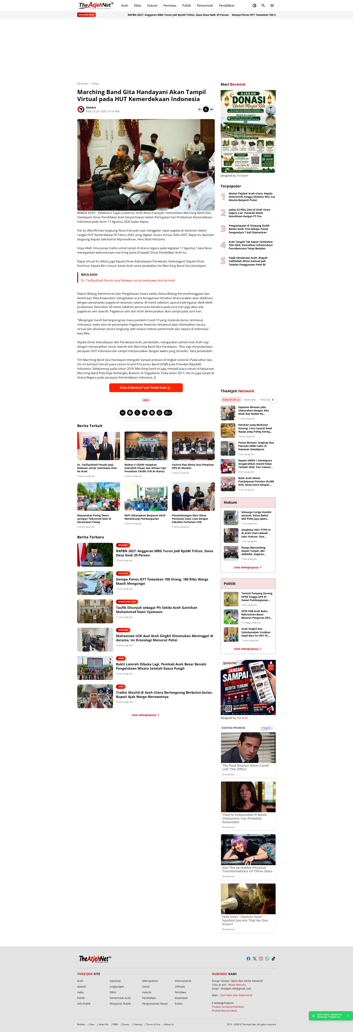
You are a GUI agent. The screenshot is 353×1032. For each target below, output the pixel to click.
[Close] (348, 1016)
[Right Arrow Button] (273, 400)
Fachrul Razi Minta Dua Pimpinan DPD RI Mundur (193, 466)
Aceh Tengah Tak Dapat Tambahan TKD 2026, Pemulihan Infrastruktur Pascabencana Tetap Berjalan (251, 245)
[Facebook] (130, 413)
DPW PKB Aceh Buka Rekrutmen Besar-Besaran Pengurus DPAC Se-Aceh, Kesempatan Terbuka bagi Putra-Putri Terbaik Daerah (256, 615)
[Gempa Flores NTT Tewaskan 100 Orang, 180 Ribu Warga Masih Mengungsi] (95, 583)
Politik (186, 5)
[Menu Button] (272, 5)
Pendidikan (227, 5)
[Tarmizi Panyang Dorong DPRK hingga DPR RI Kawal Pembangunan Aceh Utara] (231, 599)
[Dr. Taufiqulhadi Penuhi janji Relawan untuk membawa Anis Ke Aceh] (98, 445)
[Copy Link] (123, 413)
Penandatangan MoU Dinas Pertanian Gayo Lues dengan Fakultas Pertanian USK (190, 519)
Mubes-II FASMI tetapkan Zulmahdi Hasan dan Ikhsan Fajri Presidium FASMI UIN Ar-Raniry (145, 468)
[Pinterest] (152, 413)
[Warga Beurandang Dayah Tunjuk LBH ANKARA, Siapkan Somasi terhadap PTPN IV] (231, 553)
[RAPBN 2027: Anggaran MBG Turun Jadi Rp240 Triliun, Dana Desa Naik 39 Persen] (95, 555)
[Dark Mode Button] (254, 5)
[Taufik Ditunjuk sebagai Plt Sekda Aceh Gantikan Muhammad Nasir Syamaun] (95, 611)
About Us (169, 1024)
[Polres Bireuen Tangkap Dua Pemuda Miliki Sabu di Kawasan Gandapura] (228, 448)
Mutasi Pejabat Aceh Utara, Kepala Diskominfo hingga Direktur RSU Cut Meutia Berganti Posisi (252, 197)
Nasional (123, 545)
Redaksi (81, 1024)
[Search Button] (263, 5)
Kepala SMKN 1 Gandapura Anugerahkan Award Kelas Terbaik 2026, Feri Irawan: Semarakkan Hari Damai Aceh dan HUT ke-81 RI (255, 464)
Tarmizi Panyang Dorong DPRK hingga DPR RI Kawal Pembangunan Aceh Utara (256, 597)
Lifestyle (180, 986)
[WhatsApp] (159, 413)
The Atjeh (242, 175)
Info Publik (83, 1003)
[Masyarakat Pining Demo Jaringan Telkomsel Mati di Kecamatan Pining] (98, 496)
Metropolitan (150, 981)
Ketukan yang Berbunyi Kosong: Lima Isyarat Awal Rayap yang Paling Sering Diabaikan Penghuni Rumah (255, 428)
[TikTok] (273, 958)
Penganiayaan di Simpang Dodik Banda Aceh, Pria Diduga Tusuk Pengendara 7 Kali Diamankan (249, 229)
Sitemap (138, 1024)
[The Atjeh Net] (96, 5)
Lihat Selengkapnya (143, 715)
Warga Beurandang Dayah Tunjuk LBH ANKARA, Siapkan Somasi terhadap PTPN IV (255, 551)
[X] (137, 413)
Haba (80, 992)
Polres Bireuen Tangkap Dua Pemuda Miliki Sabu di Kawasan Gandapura (256, 446)
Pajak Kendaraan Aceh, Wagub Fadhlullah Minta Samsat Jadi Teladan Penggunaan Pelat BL (248, 261)
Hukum (152, 5)
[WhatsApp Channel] (267, 958)
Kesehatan (181, 998)
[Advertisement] (176, 50)
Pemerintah (205, 5)
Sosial (145, 986)
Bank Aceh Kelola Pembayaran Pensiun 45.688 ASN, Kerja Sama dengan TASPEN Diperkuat (256, 481)
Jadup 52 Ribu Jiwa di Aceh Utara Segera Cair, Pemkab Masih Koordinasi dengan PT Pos (249, 213)
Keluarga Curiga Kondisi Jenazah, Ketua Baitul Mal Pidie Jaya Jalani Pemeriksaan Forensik (256, 515)
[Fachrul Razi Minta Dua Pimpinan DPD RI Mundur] (193, 445)
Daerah (81, 986)
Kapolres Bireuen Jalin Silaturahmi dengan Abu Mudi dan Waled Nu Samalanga (253, 411)
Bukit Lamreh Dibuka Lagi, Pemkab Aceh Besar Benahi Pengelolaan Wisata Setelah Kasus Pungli (161, 666)
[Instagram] (261, 958)
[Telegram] (145, 413)
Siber (92, 1024)
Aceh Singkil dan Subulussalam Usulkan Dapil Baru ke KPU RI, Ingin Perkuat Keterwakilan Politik (255, 632)
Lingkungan (117, 986)
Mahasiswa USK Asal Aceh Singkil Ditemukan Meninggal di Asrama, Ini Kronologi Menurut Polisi (164, 638)
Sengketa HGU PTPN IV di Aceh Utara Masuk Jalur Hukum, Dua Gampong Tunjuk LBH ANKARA (256, 533)
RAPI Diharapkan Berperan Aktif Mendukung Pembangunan (144, 517)
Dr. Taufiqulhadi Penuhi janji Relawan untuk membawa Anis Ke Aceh (128, 280)
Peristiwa (169, 5)
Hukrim (146, 992)
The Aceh (242, 718)
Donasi (125, 1024)
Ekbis (137, 5)
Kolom (179, 1003)
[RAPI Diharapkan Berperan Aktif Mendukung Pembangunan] (145, 496)
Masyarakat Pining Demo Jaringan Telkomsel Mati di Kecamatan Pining (94, 519)
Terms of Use (153, 1024)
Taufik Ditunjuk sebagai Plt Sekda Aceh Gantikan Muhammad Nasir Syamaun (156, 609)
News (146, 400)
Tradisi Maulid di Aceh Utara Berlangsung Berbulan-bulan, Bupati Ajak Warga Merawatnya (164, 694)
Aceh (124, 5)
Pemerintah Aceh (127, 601)
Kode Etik (103, 1024)
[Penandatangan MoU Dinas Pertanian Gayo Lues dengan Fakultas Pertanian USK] (193, 496)
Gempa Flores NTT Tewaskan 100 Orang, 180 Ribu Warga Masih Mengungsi (257, 15)
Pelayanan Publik (120, 1003)
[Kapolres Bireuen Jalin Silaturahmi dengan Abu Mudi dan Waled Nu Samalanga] (228, 413)
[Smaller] (200, 109)
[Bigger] (212, 109)
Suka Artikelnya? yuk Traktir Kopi (143, 387)
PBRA (115, 1024)
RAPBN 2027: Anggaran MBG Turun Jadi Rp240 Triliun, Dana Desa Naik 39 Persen (156, 15)
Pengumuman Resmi (155, 1003)
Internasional (183, 981)
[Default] (206, 109)
